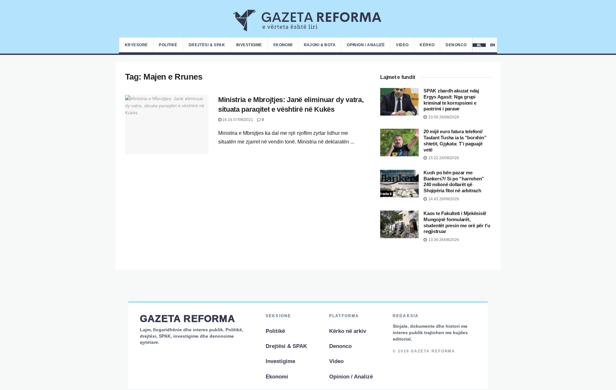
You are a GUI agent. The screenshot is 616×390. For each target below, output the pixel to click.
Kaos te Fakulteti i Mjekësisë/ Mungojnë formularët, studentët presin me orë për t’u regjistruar (457, 222)
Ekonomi (283, 45)
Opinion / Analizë (366, 45)
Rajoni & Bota (320, 45)
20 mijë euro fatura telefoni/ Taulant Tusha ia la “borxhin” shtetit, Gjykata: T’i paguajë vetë (455, 140)
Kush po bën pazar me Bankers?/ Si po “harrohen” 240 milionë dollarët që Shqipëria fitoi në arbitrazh (454, 181)
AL (479, 45)
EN (493, 45)
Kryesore (136, 45)
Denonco (456, 45)
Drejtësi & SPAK (207, 45)
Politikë (168, 45)
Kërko (427, 45)
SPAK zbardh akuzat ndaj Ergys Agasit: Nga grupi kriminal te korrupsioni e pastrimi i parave (451, 99)
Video (402, 45)
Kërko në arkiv (347, 331)
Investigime (249, 45)
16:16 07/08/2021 (237, 119)
